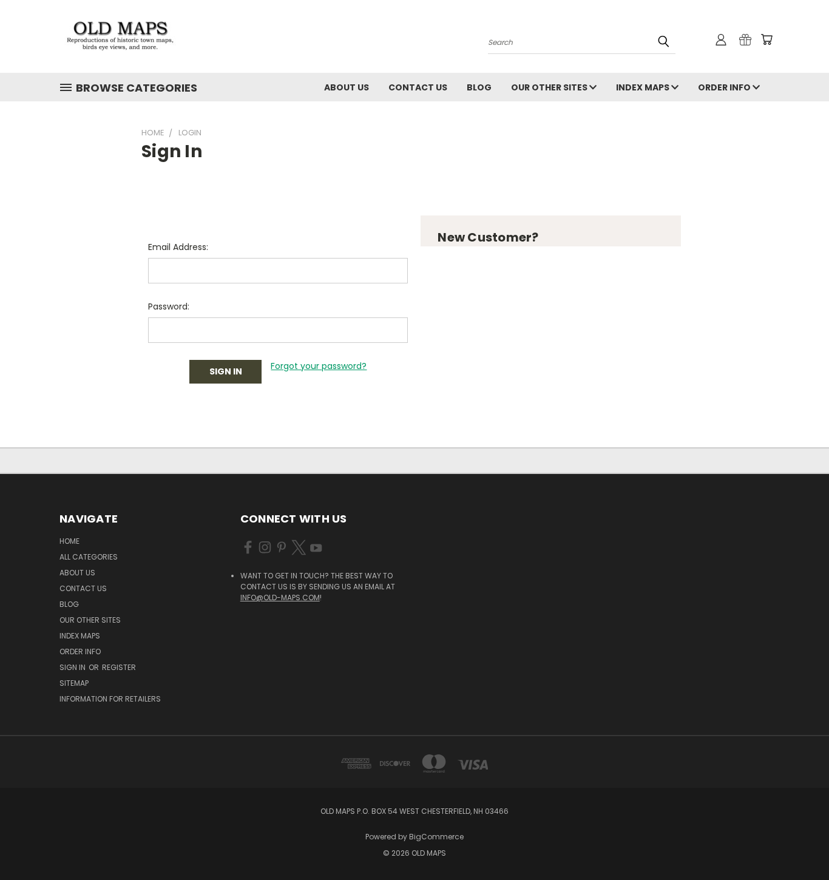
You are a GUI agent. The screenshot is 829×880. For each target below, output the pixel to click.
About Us (346, 87)
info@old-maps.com (280, 597)
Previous (797, 842)
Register (119, 667)
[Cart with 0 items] (766, 39)
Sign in (73, 667)
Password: (168, 306)
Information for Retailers (110, 699)
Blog (479, 87)
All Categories (88, 557)
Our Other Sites (550, 87)
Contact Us (417, 87)
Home (69, 541)
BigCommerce (436, 836)
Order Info (725, 87)
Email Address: (178, 247)
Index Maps (643, 87)
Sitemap (74, 683)
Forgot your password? (319, 366)
